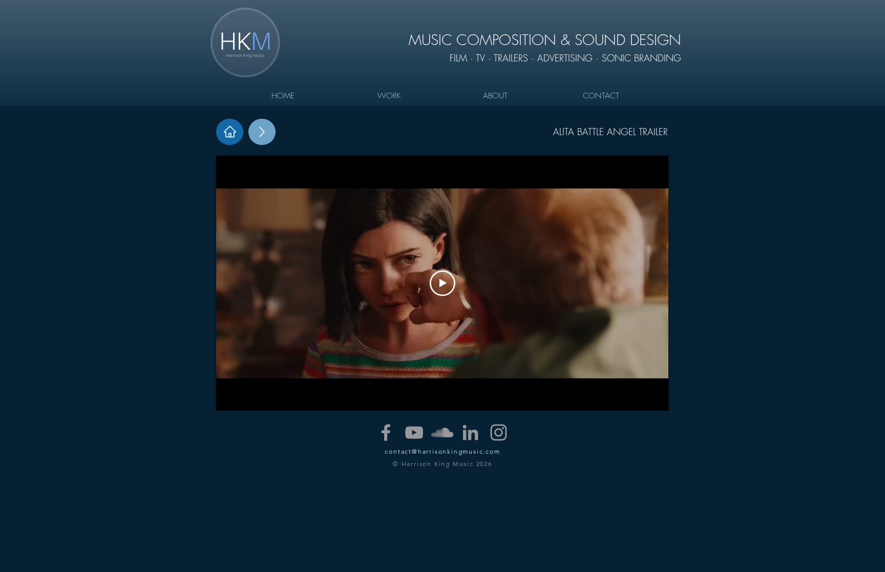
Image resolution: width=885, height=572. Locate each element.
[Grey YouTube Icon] (414, 432)
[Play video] (442, 283)
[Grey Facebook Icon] (386, 432)
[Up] (262, 132)
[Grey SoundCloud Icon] (442, 432)
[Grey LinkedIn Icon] (470, 432)
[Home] (229, 132)
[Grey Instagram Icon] (499, 432)
